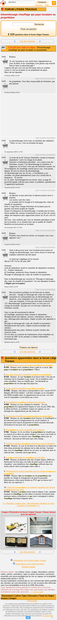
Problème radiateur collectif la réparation (30, 444)
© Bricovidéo (32, 601)
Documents (7, 596)
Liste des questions (27, 41)
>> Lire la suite (36, 592)
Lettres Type (20, 596)
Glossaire (32, 596)
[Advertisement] (27, 116)
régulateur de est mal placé (25, 457)
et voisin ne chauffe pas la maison (25, 430)
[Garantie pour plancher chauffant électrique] (40, 40)
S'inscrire (38, 5)
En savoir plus (48, 616)
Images (13, 598)
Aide (47, 5)
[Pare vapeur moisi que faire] (14, 40)
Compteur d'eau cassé (29, 365)
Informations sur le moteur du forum (29, 564)
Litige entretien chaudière (25, 388)
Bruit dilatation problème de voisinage (25, 402)
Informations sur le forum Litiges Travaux (29, 560)
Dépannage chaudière (29, 416)
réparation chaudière (29, 375)
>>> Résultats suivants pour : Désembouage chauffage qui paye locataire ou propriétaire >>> (28, 504)
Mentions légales (28, 567)
